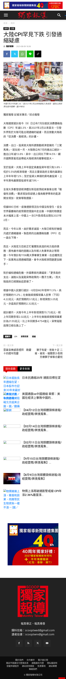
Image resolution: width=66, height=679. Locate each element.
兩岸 (13, 23)
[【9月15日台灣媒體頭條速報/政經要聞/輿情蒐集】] (11, 462)
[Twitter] (14, 54)
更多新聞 (25, 368)
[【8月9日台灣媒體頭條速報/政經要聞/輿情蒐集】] (11, 478)
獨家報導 (10, 46)
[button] (5, 15)
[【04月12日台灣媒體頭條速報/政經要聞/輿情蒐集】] (11, 414)
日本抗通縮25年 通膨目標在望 (41, 377)
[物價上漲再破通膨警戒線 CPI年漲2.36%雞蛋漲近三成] (11, 501)
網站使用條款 (28, 666)
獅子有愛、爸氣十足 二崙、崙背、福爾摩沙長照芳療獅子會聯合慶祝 (49, 353)
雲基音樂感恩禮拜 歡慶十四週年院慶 (17, 351)
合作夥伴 (31, 660)
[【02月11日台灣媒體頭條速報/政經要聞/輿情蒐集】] (11, 446)
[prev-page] (5, 507)
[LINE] (30, 54)
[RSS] (28, 643)
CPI (15, 336)
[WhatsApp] (22, 54)
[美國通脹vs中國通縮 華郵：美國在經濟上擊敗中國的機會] (11, 402)
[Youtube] (47, 643)
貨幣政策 (24, 336)
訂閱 (12, 28)
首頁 (5, 23)
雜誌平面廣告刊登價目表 (17, 663)
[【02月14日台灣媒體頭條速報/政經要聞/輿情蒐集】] (11, 430)
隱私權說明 (52, 663)
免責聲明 (41, 666)
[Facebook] (6, 54)
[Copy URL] (38, 54)
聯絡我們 (33, 669)
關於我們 (19, 660)
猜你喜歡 (10, 368)
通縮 (34, 336)
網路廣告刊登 (38, 663)
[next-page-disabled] (11, 507)
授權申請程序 (13, 666)
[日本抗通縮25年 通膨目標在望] (11, 388)
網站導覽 (53, 666)
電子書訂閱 (43, 660)
